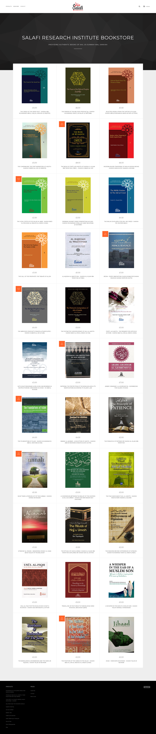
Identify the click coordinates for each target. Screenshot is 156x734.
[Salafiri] (78, 6)
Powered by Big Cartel (147, 687)
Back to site (33, 696)
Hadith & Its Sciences (10, 715)
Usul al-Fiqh (8, 721)
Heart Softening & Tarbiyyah (12, 718)
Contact (22, 6)
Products (9, 6)
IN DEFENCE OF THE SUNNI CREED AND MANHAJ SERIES (15, 691)
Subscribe (16, 6)
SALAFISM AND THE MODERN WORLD (15, 703)
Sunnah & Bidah (9, 709)
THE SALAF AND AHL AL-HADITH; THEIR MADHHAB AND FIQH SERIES (15, 695)
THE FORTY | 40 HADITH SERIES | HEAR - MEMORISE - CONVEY (15, 700)
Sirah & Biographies (10, 724)
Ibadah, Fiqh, (9, 712)
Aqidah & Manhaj (10, 706)
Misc (7, 727)
